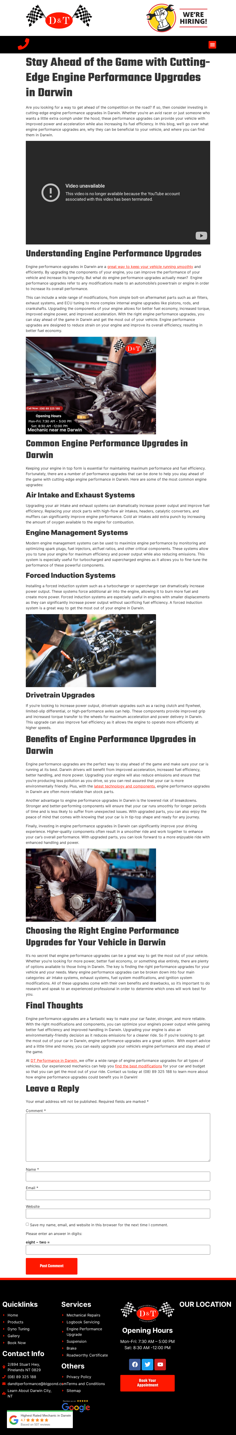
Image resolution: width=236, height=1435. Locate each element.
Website (33, 1206)
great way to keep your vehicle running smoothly (150, 266)
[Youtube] (160, 1364)
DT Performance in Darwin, (55, 1060)
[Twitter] (147, 1364)
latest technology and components (124, 786)
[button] (212, 45)
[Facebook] (135, 1364)
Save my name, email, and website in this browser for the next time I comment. (99, 1225)
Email (32, 1188)
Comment (36, 1111)
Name (32, 1169)
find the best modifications (138, 1066)
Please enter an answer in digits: (54, 1233)
